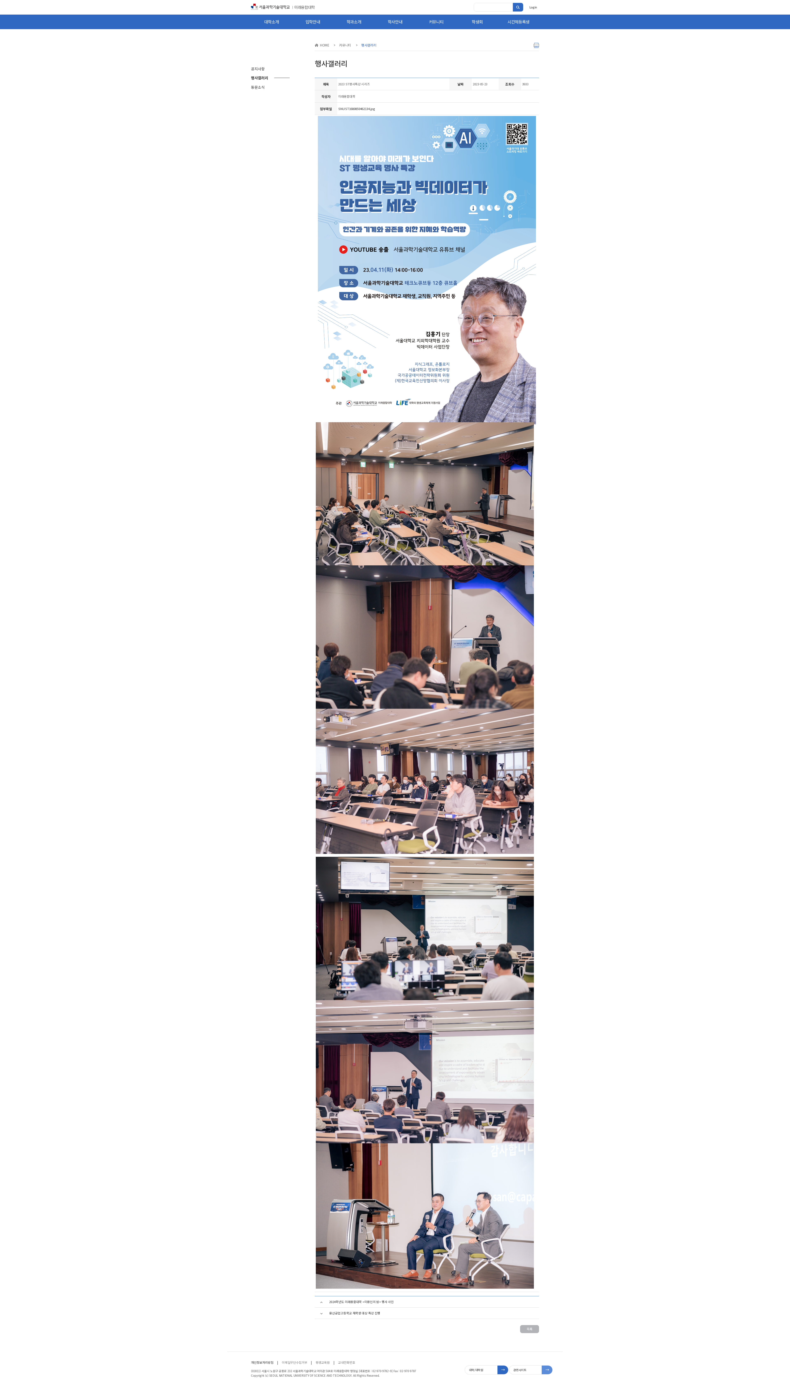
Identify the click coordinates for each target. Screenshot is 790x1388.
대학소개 (271, 22)
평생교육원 (323, 1362)
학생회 (477, 22)
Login (533, 7)
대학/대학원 (476, 1370)
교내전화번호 (346, 1362)
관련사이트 (519, 1370)
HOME (324, 45)
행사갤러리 (368, 45)
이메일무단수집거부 (294, 1362)
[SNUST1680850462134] (427, 271)
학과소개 (354, 22)
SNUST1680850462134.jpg (356, 109)
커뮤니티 (436, 22)
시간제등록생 (518, 22)
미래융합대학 (304, 7)
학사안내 (395, 22)
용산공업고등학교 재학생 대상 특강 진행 (354, 1313)
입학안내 (313, 22)
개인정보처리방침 (262, 1362)
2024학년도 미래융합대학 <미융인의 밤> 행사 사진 (361, 1302)
